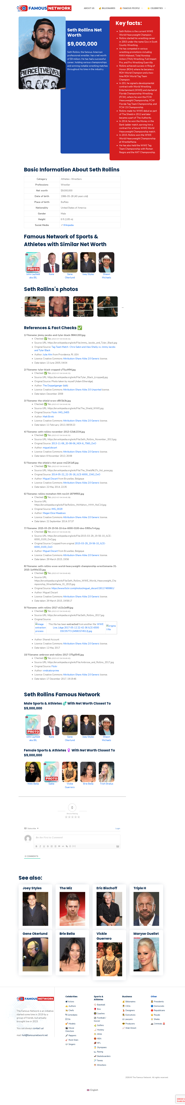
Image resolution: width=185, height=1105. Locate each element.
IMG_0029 (56, 509)
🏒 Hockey (99, 1029)
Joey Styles (32, 888)
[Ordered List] (51, 846)
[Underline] (44, 846)
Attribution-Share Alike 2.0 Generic (81, 358)
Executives (130, 1015)
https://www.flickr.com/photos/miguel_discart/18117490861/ (82, 588)
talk (65, 385)
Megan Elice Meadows (54, 513)
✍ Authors (70, 1006)
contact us (38, 1028)
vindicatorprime (51, 670)
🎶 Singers (70, 1044)
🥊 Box (97, 1009)
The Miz (66, 888)
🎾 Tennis (98, 1060)
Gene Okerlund (35, 933)
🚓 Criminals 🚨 (158, 1023)
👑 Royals (155, 1015)
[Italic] (40, 846)
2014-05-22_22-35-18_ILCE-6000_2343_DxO (75, 474)
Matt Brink (48, 416)
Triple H (140, 888)
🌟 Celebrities (155, 8)
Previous (22, 307)
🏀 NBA (97, 1038)
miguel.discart (50, 447)
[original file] (111, 629)
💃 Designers (128, 1010)
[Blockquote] (59, 846)
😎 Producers (128, 1023)
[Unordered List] (55, 846)
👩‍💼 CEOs (126, 1006)
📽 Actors (69, 1001)
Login (117, 828)
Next (122, 307)
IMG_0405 (63, 412)
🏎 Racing (98, 1051)
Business (127, 996)
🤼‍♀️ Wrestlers (100, 1065)
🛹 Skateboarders (102, 1056)
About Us (89, 8)
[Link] (67, 846)
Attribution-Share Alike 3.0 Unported (82, 389)
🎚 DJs (67, 1019)
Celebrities (71, 996)
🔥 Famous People (130, 8)
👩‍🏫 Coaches (99, 1013)
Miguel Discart (50, 478)
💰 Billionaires (107, 8)
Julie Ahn (47, 354)
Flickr (54, 412)
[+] (74, 846)
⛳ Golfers (99, 1025)
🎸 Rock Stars (71, 1040)
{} (70, 846)
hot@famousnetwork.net (35, 1035)
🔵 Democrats (157, 1006)
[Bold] (36, 846)
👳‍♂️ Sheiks (155, 1019)
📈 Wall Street (129, 1028)
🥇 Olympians (100, 1047)
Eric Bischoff (107, 888)
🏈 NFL (97, 1043)
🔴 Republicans (158, 1010)
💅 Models (70, 1023)
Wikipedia (68, 225)
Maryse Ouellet (146, 933)
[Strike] (48, 846)
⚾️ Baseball (99, 1004)
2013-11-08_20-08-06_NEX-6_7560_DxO (73, 443)
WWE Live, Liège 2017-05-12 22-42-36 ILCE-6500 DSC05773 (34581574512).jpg (78, 628)
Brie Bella (67, 933)
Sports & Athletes (98, 998)
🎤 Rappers (70, 1035)
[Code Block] (63, 846)
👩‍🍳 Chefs (69, 1010)
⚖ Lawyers (127, 1019)
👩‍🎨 (123, 1015)
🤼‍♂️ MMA (98, 1034)
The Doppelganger (52, 385)
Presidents (159, 1001)
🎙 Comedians (71, 1015)
